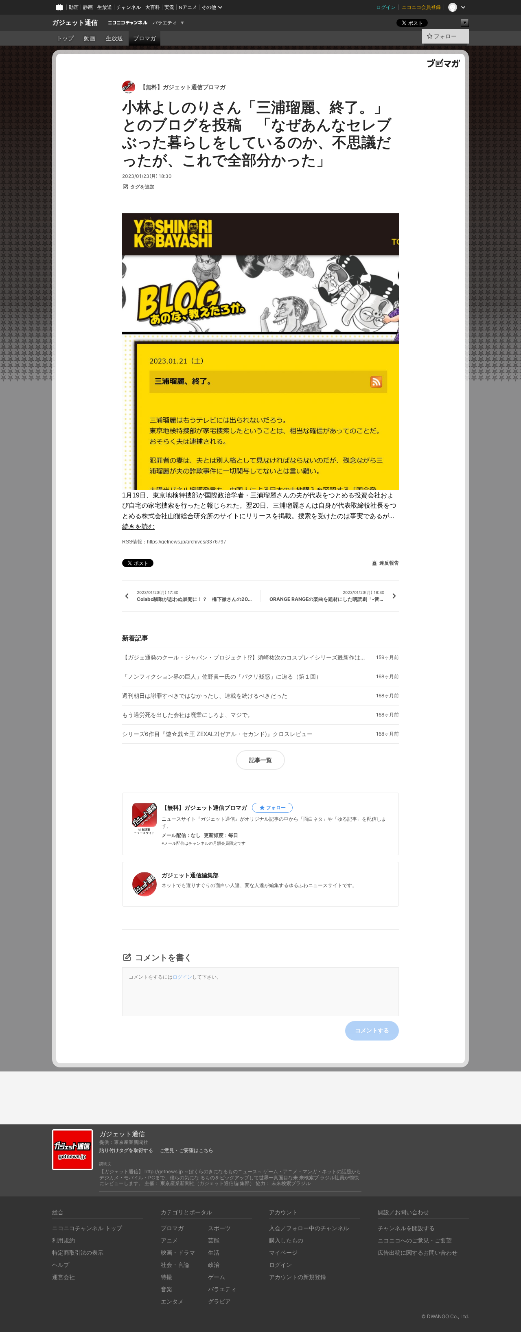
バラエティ (165, 23)
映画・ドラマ (178, 1252)
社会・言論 (175, 1264)
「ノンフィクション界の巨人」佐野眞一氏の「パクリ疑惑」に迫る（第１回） (222, 676)
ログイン (386, 7)
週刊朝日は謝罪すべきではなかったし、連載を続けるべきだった (204, 696)
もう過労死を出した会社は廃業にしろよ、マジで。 (187, 715)
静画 (88, 7)
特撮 (166, 1276)
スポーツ (219, 1228)
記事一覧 (260, 759)
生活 (213, 1252)
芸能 (213, 1240)
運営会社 (63, 1276)
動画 (74, 7)
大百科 (152, 7)
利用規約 (63, 1240)
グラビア (219, 1301)
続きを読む (138, 526)
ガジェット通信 (75, 22)
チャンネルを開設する (406, 1228)
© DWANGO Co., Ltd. (445, 1316)
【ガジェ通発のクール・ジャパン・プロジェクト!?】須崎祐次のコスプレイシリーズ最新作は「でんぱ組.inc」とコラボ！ (244, 657)
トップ (65, 38)
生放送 (104, 7)
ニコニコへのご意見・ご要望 (415, 1240)
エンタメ (172, 1301)
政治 (213, 1264)
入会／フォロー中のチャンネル (309, 1228)
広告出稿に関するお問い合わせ (418, 1252)
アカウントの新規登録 (297, 1276)
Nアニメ (188, 7)
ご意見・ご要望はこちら (186, 1150)
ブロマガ (144, 38)
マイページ (283, 1252)
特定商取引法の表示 (77, 1252)
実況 (169, 7)
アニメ (169, 1240)
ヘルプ (60, 1264)
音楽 (166, 1289)
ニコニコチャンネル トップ (87, 1228)
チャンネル (128, 7)
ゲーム (216, 1276)
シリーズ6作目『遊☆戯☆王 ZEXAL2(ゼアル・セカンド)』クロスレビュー (217, 734)
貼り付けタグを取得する (126, 1150)
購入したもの (286, 1240)
